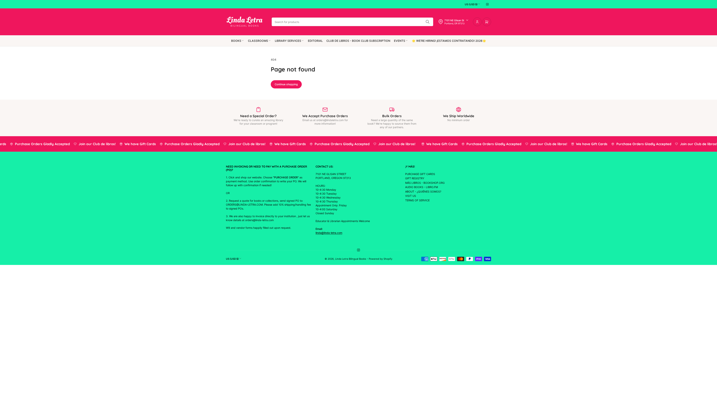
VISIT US (410, 195)
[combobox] (352, 22)
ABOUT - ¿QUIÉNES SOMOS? (423, 191)
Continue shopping (286, 84)
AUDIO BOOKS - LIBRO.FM (421, 187)
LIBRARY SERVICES (288, 41)
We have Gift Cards (136, 144)
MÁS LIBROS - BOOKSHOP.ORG (425, 182)
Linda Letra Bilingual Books (350, 258)
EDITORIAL (315, 41)
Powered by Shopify (380, 258)
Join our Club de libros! (93, 144)
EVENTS (399, 41)
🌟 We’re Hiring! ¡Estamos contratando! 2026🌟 (449, 41)
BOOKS (236, 41)
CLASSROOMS (258, 41)
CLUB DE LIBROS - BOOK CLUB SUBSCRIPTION (358, 41)
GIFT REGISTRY (414, 178)
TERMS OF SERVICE (417, 200)
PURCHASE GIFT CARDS (420, 174)
